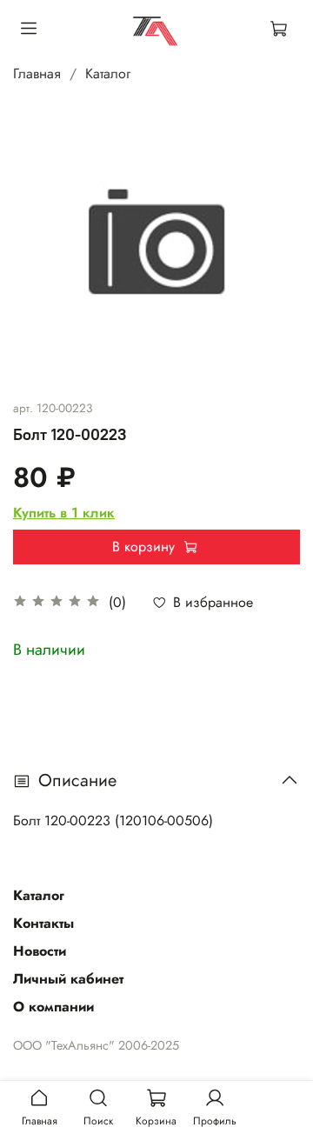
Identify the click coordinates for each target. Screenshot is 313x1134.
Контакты (43, 923)
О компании (53, 1007)
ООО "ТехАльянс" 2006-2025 (96, 1045)
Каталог (107, 73)
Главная (37, 73)
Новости (39, 951)
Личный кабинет (68, 979)
